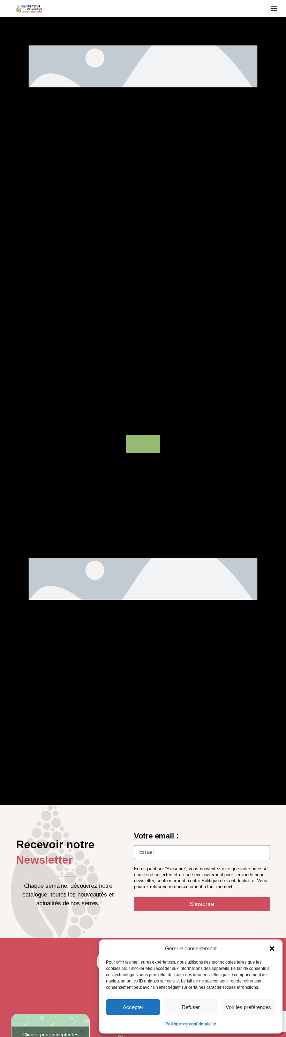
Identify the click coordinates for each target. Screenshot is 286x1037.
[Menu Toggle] (273, 8)
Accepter (133, 1007)
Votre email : (156, 835)
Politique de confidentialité (190, 1024)
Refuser (191, 1007)
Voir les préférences (248, 1007)
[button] (272, 948)
